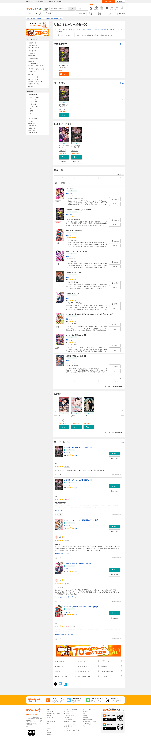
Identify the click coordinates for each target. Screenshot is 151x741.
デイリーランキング (34, 47)
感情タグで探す (32, 132)
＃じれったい (59, 597)
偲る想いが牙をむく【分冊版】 (76, 356)
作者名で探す (32, 125)
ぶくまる (30, 86)
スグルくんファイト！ (73, 293)
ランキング (50, 717)
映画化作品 (31, 55)
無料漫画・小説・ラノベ (53, 713)
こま (60, 537)
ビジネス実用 (90, 13)
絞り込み (46, 8)
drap (60, 416)
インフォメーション (69, 724)
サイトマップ (86, 726)
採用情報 (85, 715)
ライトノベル (33, 101)
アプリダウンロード (69, 715)
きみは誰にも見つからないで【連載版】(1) (78, 480)
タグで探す (31, 121)
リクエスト (67, 728)
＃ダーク (57, 510)
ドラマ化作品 (32, 53)
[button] (64, 74)
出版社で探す (32, 130)
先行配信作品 (32, 71)
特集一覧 (30, 74)
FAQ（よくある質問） (70, 722)
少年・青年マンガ (39, 13)
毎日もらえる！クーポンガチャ (37, 65)
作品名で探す (32, 123)
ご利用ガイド (121, 14)
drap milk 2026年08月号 (64, 146)
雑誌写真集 (99, 13)
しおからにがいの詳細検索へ (115, 386)
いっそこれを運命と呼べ (102, 29)
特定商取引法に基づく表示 (90, 722)
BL (56, 14)
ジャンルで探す (32, 119)
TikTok (48, 730)
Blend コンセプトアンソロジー (76, 251)
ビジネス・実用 (34, 106)
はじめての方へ (113, 14)
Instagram (49, 728)
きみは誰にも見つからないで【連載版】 (81, 29)
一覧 (121, 44)
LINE (48, 724)
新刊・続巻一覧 (32, 45)
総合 (30, 13)
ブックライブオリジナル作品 (36, 69)
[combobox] (59, 8)
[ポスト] (55, 684)
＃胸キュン (58, 554)
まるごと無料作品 (33, 59)
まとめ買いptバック (33, 63)
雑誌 (31, 108)
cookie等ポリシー (88, 724)
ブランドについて (88, 713)
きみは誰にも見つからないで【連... (63, 67)
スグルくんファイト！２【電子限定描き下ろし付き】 (81, 520)
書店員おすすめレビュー (35, 81)
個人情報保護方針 (88, 719)
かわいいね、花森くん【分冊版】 (77, 335)
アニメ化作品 (32, 51)
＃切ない (63, 510)
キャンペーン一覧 (33, 77)
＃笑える (64, 635)
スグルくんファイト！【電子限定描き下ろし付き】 (80, 563)
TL (65, 13)
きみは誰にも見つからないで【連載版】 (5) (78, 447)
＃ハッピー (65, 554)
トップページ (50, 711)
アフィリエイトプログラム (71, 730)
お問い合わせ (68, 726)
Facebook (49, 734)
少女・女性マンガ (48, 13)
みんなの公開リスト (34, 79)
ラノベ (74, 13)
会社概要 (85, 711)
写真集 (31, 111)
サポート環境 (68, 719)
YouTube (49, 732)
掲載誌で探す (32, 128)
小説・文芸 (82, 13)
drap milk (69, 189)
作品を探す (67, 713)
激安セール (31, 61)
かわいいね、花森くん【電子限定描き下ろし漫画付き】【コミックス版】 (90, 314)
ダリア (73, 416)
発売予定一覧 (32, 43)
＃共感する (71, 635)
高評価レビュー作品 (34, 84)
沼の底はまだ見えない (73, 272)
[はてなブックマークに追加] (65, 685)
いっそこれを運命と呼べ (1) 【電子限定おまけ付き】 (81, 607)
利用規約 (85, 717)
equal (85, 416)
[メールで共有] (60, 685)
